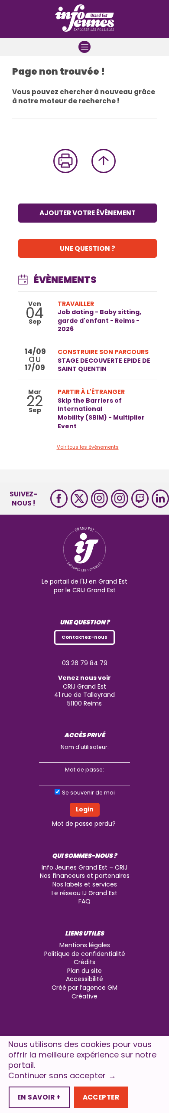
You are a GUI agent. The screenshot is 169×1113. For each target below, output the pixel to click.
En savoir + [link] (39, 1097)
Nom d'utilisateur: (85, 747)
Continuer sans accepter (62, 1075)
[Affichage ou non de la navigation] (84, 47)
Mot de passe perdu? (84, 823)
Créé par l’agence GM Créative (84, 992)
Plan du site (84, 970)
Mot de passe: (84, 769)
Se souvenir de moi (88, 792)
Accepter (101, 1097)
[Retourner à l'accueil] (84, 19)
